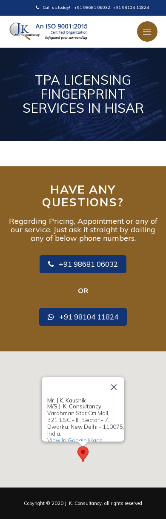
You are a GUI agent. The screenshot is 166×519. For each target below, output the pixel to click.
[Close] (114, 387)
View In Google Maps (75, 439)
